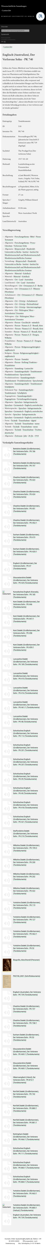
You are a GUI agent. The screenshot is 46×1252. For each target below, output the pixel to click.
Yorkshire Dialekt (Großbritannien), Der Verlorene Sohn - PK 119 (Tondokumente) (26, 905)
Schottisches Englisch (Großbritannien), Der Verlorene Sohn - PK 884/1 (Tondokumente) (26, 1179)
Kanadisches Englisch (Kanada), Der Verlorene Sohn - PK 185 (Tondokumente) (26, 594)
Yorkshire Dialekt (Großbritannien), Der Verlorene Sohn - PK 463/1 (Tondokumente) (26, 1193)
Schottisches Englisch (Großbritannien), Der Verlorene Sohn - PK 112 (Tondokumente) (25, 733)
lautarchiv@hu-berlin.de (24, 1239)
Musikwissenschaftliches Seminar (18, 257)
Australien (29, 279)
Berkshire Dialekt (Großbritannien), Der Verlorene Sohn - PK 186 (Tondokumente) (26, 451)
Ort (16, 279)
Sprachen (18, 401)
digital (33, 420)
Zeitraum (18, 435)
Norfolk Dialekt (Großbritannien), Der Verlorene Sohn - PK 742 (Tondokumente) (26, 1094)
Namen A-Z (26, 325)
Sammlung (19, 368)
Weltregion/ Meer (26, 310)
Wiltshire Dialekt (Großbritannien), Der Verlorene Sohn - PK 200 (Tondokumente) (26, 862)
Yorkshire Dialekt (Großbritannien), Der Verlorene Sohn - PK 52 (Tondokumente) (26, 948)
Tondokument (36, 371)
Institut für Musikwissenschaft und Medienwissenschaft (22, 253)
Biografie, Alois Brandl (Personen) (26, 960)
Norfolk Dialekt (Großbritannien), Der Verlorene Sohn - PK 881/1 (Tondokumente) (26, 1122)
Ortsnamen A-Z (30, 285)
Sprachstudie (25, 374)
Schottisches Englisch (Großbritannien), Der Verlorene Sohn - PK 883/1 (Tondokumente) (26, 1165)
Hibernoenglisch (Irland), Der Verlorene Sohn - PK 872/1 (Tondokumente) (24, 1080)
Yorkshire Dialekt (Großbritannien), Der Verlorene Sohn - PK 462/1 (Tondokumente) (26, 934)
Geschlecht (26, 322)
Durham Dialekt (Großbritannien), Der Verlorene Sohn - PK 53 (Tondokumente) (26, 1037)
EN (2, 41)
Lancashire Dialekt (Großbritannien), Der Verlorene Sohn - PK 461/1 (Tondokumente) (26, 704)
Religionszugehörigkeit (31, 346)
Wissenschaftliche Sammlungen (13, 5)
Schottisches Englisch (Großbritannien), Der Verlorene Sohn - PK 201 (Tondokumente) (25, 747)
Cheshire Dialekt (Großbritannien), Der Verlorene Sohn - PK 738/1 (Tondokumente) (26, 1023)
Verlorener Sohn (20, 245)
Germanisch (18, 405)
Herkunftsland (32, 303)
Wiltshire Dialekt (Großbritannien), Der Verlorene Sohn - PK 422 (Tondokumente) (26, 891)
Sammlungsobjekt (22, 371)
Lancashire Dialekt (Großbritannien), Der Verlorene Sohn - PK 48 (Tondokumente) (25, 719)
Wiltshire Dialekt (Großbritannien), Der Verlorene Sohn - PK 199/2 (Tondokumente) (26, 848)
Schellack (27, 273)
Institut (25, 251)
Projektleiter (10, 365)
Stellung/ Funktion (29, 362)
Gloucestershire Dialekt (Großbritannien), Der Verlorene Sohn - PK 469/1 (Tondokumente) (26, 1051)
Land (21, 279)
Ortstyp (22, 300)
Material (18, 273)
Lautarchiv (6, 10)
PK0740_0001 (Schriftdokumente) (26, 976)
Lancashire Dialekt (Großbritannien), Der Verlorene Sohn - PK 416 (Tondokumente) (25, 690)
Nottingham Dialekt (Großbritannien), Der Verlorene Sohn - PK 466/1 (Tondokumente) (26, 1136)
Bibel (32, 236)
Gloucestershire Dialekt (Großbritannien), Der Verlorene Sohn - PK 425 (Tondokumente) (25, 580)
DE (5, 41)
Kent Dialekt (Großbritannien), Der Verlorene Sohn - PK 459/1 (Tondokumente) (26, 647)
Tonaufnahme (24, 420)
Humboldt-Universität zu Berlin (20, 250)
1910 (37, 435)
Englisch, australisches (34, 405)
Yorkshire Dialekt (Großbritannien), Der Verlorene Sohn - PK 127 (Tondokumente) (26, 919)
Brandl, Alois (38, 325)
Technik (14, 420)
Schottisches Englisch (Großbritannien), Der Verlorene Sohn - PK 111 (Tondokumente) (25, 1151)
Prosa (32, 242)
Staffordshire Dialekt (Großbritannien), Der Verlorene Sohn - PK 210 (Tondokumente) (25, 833)
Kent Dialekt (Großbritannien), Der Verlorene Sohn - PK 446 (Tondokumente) (26, 604)
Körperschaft (20, 248)
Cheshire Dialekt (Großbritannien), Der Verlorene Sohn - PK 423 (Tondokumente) (26, 480)
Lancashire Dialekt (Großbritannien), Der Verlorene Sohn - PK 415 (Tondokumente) (25, 676)
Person (17, 322)
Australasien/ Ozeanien (14, 313)
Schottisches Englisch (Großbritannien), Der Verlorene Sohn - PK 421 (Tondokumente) (25, 819)
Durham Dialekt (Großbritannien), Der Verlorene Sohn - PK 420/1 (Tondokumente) (26, 551)
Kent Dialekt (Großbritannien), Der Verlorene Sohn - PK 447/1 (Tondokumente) (26, 618)
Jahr (25, 435)
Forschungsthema (22, 236)
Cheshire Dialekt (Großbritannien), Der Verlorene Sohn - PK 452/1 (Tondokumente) (26, 523)
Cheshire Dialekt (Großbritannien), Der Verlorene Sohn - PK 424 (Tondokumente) (26, 494)
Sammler (25, 359)
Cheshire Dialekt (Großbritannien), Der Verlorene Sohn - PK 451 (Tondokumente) (26, 508)
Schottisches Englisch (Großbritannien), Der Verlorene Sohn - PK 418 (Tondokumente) (25, 805)
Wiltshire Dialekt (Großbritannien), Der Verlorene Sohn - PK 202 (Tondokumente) (26, 876)
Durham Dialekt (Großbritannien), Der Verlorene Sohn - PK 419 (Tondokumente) (26, 537)
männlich (35, 322)
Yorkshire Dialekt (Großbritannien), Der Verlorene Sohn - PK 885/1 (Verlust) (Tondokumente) (26, 1207)
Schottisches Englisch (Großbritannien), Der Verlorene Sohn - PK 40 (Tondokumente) (25, 790)
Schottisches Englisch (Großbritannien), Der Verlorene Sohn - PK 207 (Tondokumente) (25, 762)
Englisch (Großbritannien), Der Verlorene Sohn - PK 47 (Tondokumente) (25, 566)
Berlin (40, 285)
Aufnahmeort (32, 300)
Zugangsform (10, 398)
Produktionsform (12, 374)
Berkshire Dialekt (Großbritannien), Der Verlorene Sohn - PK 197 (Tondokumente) (26, 465)
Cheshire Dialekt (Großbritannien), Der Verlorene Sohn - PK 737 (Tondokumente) (26, 1009)
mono (37, 423)
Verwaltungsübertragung (27, 398)
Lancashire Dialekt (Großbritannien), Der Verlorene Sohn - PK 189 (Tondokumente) (25, 661)
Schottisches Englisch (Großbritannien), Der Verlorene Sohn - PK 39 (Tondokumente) (25, 776)
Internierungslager (34, 306)
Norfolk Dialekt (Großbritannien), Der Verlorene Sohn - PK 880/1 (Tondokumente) (26, 1108)
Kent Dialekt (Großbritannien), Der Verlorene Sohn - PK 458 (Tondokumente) (26, 633)
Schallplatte (9, 386)
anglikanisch (10, 349)
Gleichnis (8, 245)
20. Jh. (30, 435)
